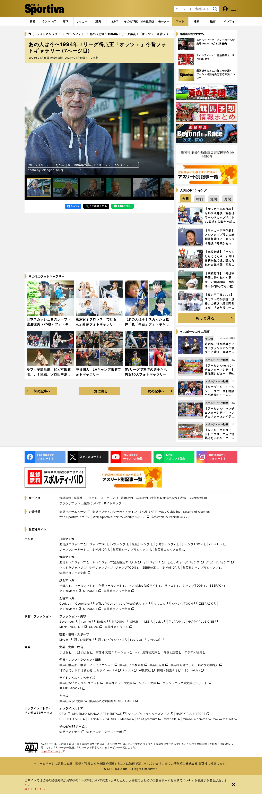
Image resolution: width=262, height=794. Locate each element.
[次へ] (30, 119)
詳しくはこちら (35, 789)
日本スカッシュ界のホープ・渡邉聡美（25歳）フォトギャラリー (49, 324)
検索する (214, 9)
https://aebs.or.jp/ (53, 751)
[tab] (65, 21)
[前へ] (168, 119)
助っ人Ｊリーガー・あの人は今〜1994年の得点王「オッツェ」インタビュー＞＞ (83, 165)
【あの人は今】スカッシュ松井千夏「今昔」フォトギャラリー (147, 324)
